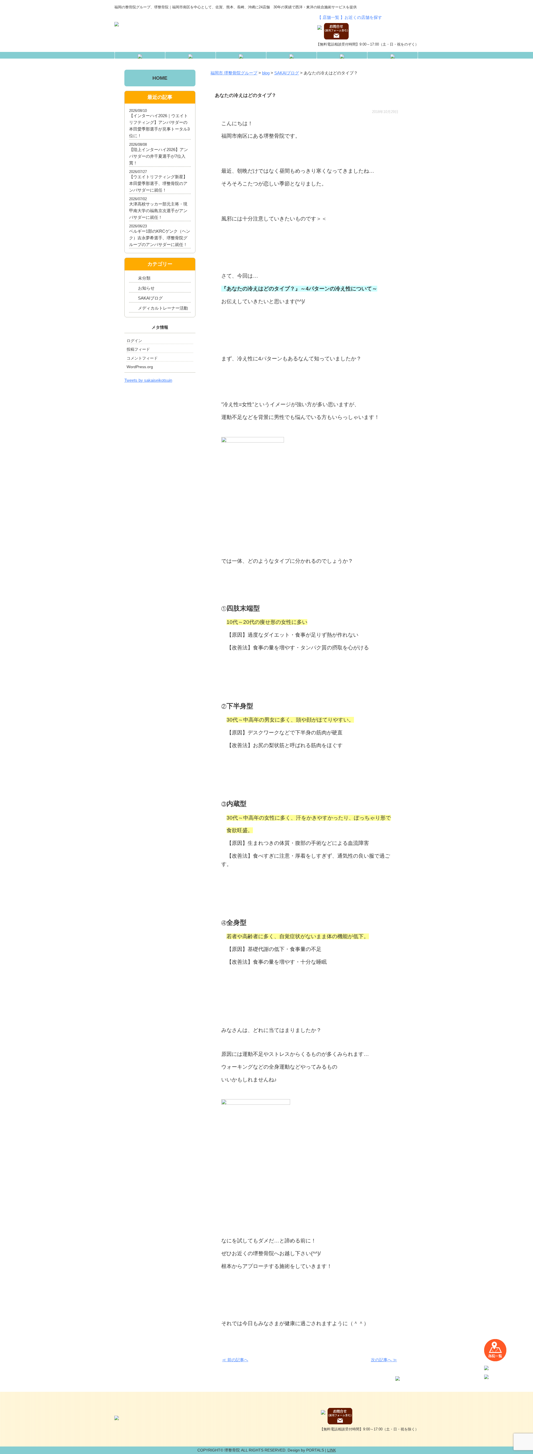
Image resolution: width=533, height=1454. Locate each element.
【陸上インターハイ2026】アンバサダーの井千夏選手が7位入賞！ (158, 156)
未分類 (144, 278)
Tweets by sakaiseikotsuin (148, 380)
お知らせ (146, 288)
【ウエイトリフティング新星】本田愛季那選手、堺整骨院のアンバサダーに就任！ (158, 183)
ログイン (134, 340)
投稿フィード (138, 349)
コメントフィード (142, 358)
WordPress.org (140, 367)
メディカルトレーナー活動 (163, 308)
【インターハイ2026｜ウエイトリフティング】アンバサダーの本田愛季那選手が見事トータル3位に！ (159, 125)
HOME (159, 78)
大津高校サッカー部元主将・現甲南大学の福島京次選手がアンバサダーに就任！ (158, 211)
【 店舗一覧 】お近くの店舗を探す (349, 17)
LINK (331, 1450)
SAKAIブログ (150, 298)
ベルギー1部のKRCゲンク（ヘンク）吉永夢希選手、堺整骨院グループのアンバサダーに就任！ (159, 238)
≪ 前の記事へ (235, 1359)
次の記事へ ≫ (384, 1359)
